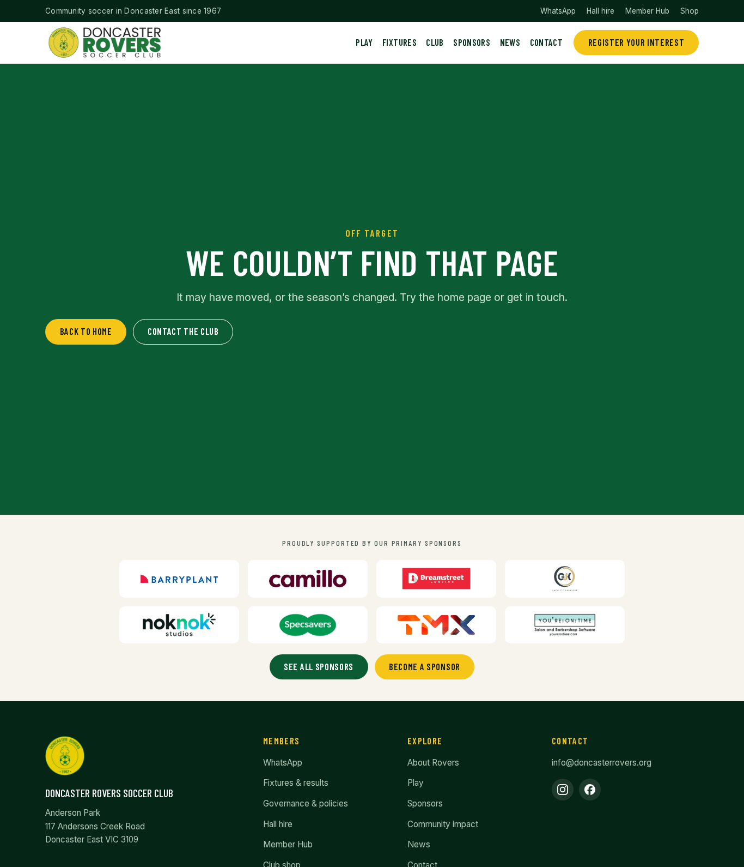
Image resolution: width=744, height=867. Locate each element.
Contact (546, 42)
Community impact (442, 824)
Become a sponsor (424, 666)
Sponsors (471, 42)
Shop (689, 10)
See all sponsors (318, 666)
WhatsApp (558, 11)
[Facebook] (590, 789)
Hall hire (600, 11)
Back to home (86, 331)
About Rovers (433, 762)
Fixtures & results (295, 783)
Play (364, 42)
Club (434, 42)
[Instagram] (563, 789)
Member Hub (647, 11)
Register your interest (636, 42)
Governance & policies (305, 803)
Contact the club (183, 331)
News (510, 42)
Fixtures (399, 42)
